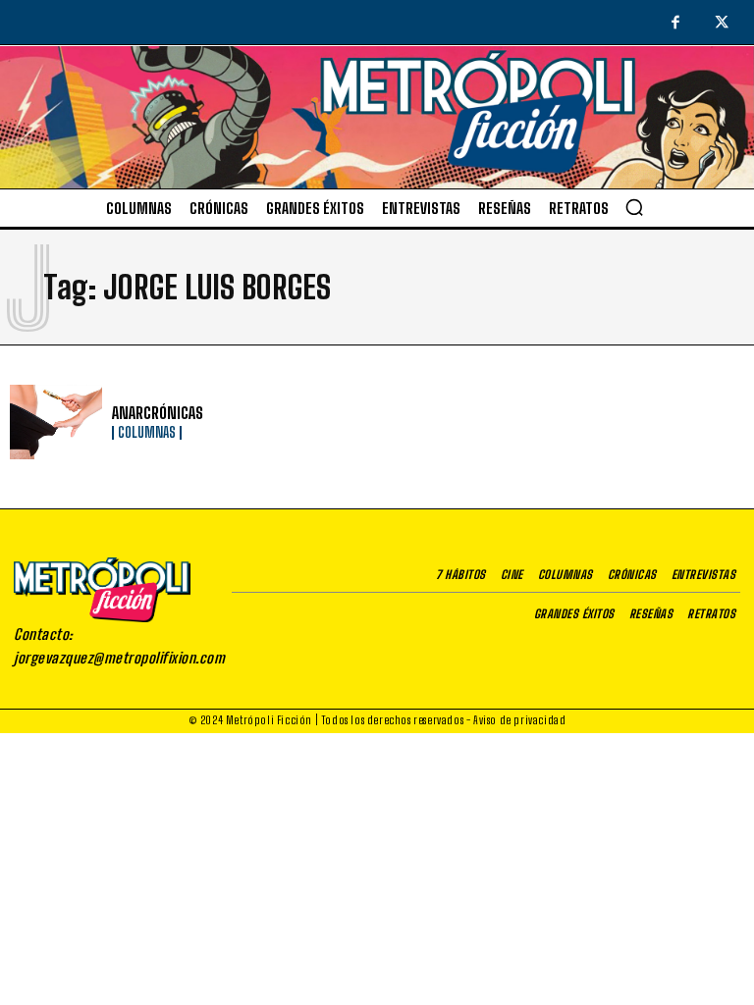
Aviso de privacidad (519, 720)
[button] (634, 207)
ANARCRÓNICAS (157, 412)
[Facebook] (675, 23)
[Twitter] (722, 23)
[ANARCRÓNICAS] (56, 422)
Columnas (147, 433)
